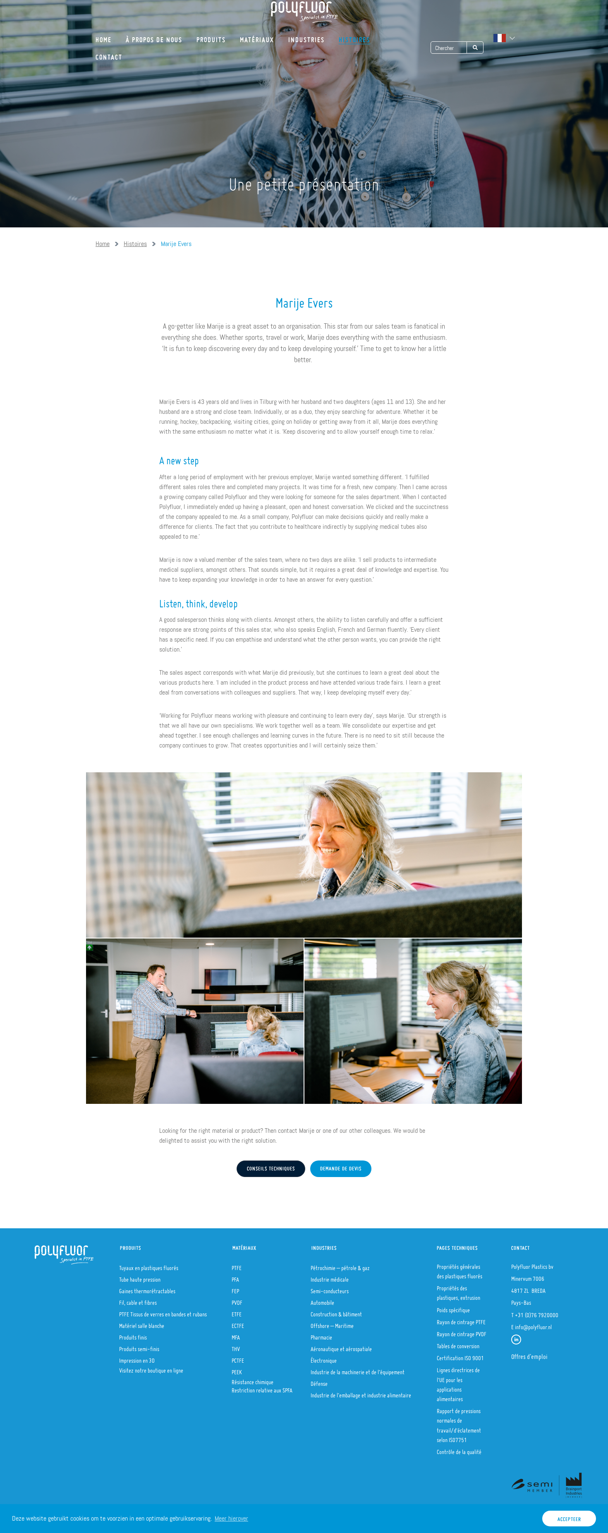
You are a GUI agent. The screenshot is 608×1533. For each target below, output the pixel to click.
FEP (235, 1288)
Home (104, 37)
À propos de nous (154, 37)
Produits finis (133, 1335)
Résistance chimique (252, 1379)
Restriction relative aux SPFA (262, 1387)
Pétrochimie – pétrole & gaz (340, 1265)
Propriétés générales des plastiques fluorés (459, 1269)
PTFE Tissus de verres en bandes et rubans (163, 1312)
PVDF (237, 1300)
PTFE (237, 1265)
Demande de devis (340, 1166)
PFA (235, 1277)
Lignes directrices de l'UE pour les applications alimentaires (458, 1382)
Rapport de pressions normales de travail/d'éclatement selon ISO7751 (459, 1423)
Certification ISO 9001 (460, 1355)
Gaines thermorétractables (147, 1288)
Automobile (322, 1300)
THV (236, 1346)
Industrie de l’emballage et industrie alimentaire (361, 1393)
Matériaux (257, 37)
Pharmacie (321, 1335)
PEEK (237, 1369)
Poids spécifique (453, 1307)
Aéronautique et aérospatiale (341, 1346)
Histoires (354, 37)
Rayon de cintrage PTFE (461, 1319)
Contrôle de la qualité (459, 1449)
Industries (306, 37)
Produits (211, 37)
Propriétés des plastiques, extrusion (458, 1290)
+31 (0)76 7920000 (536, 1312)
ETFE (237, 1312)
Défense (319, 1381)
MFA (236, 1335)
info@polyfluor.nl (533, 1324)
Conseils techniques (271, 1166)
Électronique (324, 1358)
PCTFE (238, 1358)
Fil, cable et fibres (138, 1300)
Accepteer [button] (569, 1517)
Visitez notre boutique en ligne (151, 1368)
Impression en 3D (137, 1358)
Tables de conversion (458, 1343)
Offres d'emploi (529, 1354)
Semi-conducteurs (330, 1288)
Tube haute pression (139, 1277)
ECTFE (238, 1323)
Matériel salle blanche (141, 1323)
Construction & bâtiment (336, 1312)
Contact (109, 54)
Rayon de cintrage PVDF (461, 1331)
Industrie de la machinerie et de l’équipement (358, 1369)
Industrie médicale (330, 1277)
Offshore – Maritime (332, 1323)
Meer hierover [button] (231, 1518)
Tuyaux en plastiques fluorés (148, 1265)
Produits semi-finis (139, 1346)
